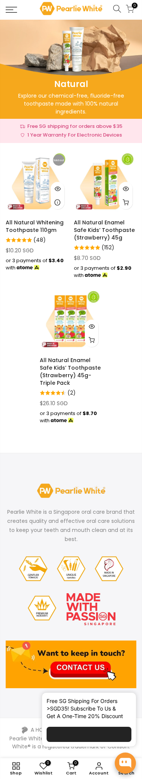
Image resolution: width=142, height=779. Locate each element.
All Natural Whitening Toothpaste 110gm (35, 226)
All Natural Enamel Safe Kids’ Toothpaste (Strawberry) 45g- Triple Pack (70, 371)
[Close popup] (124, 702)
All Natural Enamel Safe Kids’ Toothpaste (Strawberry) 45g (104, 230)
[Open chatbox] (125, 763)
